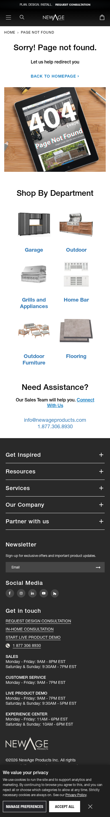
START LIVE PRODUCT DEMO (33, 637)
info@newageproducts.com (55, 420)
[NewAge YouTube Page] (43, 593)
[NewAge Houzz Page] (55, 593)
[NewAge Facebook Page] (10, 593)
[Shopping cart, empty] (102, 18)
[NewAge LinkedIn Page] (32, 593)
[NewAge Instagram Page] (21, 593)
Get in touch (23, 610)
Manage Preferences (24, 806)
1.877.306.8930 (55, 426)
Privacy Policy (75, 795)
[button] (55, 455)
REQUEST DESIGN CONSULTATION (38, 620)
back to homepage (53, 76)
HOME (9, 32)
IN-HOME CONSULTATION (30, 629)
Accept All (64, 806)
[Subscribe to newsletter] (98, 568)
